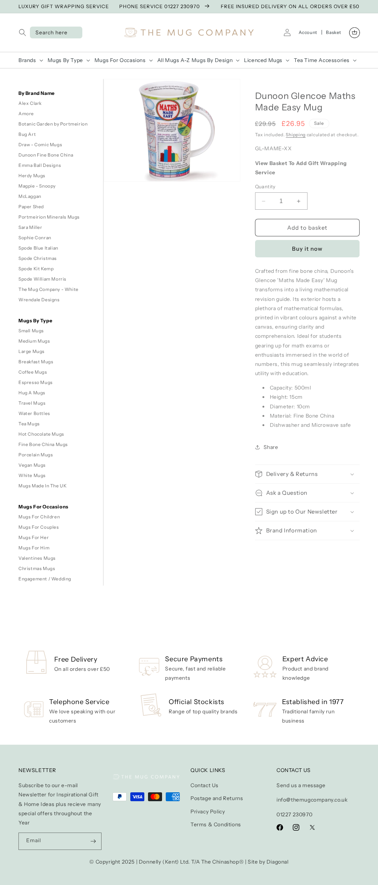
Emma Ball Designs (39, 165)
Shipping (296, 134)
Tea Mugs (29, 423)
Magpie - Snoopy (37, 186)
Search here (51, 32)
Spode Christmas (37, 258)
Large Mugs (31, 351)
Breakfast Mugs (35, 361)
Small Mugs (31, 330)
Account (308, 32)
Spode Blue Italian (38, 248)
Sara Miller (30, 227)
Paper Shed (31, 206)
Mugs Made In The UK (42, 485)
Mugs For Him (33, 547)
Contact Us (204, 785)
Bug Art (27, 134)
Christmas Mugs (36, 568)
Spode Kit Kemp (36, 268)
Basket (333, 32)
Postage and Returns (216, 798)
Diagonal (278, 861)
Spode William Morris (42, 279)
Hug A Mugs (31, 392)
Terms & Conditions (215, 824)
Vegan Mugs (32, 465)
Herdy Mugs (31, 175)
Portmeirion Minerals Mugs (49, 217)
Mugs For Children (39, 516)
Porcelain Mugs (35, 454)
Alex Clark (30, 103)
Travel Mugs (32, 403)
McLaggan (29, 196)
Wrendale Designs (39, 299)
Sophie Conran (34, 237)
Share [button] (271, 447)
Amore (26, 113)
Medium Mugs (34, 341)
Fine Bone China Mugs (43, 444)
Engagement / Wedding (44, 579)
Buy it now (307, 248)
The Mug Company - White (48, 289)
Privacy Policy (207, 811)
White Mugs (32, 475)
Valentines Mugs (37, 558)
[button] (24, 32)
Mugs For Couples (38, 527)
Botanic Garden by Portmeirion (52, 124)
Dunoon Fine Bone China (45, 155)
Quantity (265, 186)
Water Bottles (34, 413)
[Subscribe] (93, 841)
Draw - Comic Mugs (40, 144)
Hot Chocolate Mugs (41, 434)
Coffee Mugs (32, 372)
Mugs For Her (33, 537)
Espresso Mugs (35, 382)
